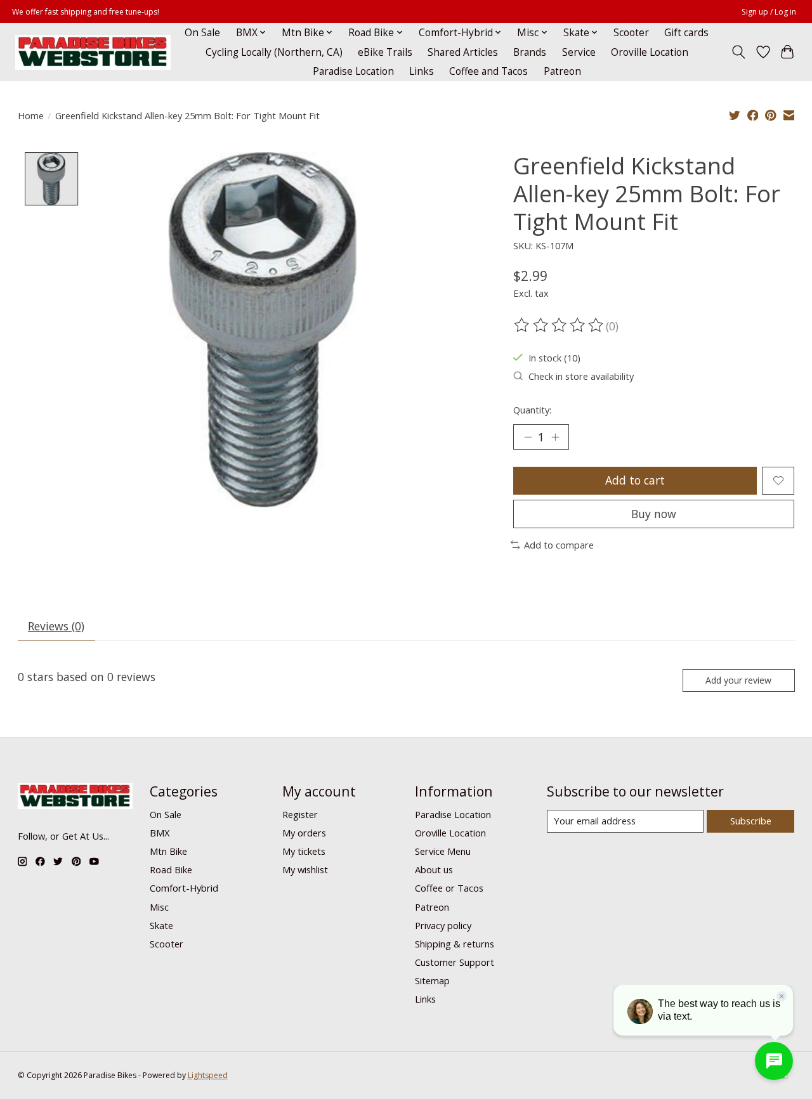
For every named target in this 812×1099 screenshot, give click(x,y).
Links (421, 71)
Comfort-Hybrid (184, 887)
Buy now (653, 513)
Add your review (738, 680)
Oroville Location (649, 52)
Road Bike (171, 869)
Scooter (631, 32)
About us (434, 869)
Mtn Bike (168, 851)
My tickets (303, 851)
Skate (161, 925)
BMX (159, 832)
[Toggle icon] (738, 52)
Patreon (562, 71)
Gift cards (686, 32)
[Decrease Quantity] (528, 437)
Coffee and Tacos (488, 71)
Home (31, 115)
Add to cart (635, 480)
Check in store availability (581, 376)
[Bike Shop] (93, 52)
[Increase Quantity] (555, 437)
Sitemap (432, 980)
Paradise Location (353, 71)
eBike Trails (385, 52)
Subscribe (750, 820)
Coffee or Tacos (449, 887)
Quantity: (532, 409)
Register (300, 814)
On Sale (202, 32)
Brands (529, 52)
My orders (304, 832)
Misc (159, 907)
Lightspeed (208, 1075)
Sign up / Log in (769, 11)
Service (579, 52)
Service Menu (443, 851)
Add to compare (559, 544)
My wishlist (305, 869)
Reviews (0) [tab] (56, 626)
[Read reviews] (559, 325)
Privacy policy (443, 925)
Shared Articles (463, 52)
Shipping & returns (454, 943)
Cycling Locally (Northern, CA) (274, 52)
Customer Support (454, 962)
